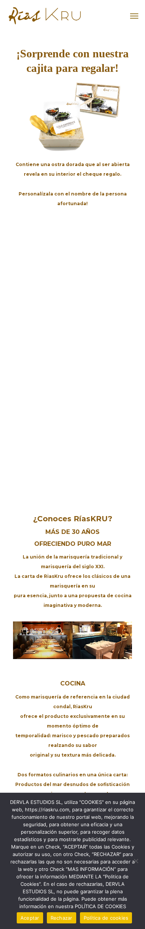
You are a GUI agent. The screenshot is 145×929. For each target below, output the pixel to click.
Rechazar (61, 918)
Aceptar (29, 918)
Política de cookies (106, 918)
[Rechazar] (135, 861)
